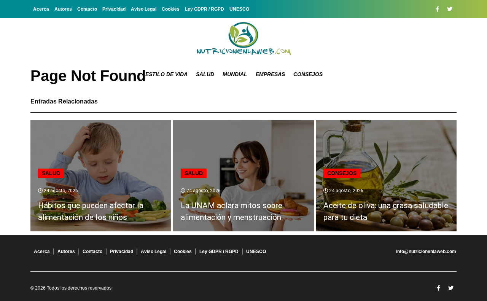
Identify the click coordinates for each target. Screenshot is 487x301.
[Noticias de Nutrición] (243, 40)
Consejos (308, 74)
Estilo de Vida (166, 74)
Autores (63, 9)
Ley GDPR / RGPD (204, 9)
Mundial (235, 74)
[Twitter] (449, 9)
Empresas (270, 74)
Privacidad (114, 9)
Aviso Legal (143, 9)
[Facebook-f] (437, 9)
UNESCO (239, 9)
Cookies (171, 9)
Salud (205, 74)
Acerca (41, 9)
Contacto (87, 9)
